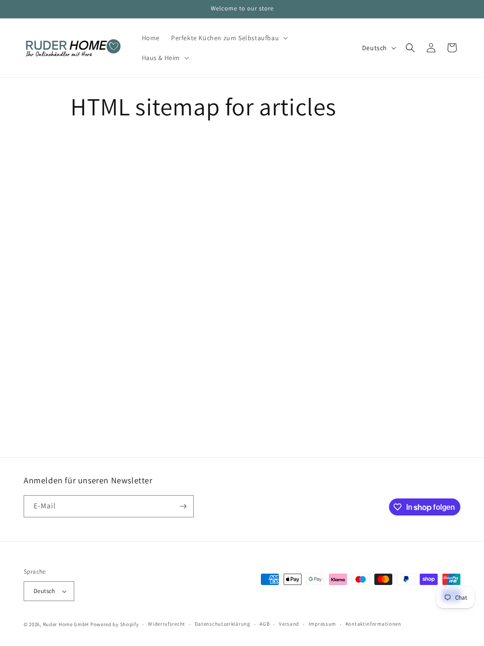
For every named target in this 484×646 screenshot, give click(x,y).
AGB (264, 623)
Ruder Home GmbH (66, 624)
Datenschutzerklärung (223, 623)
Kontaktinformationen (373, 623)
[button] (228, 38)
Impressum (322, 623)
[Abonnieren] (183, 506)
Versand (289, 623)
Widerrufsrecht (166, 623)
